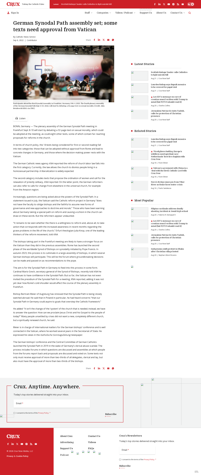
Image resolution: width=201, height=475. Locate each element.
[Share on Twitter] (103, 40)
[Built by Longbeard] (196, 471)
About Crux (66, 436)
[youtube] (168, 4)
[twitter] (164, 4)
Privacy (10, 456)
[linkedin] (159, 4)
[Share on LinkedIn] (99, 40)
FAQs (91, 448)
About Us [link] (161, 13)
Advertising (67, 442)
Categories (102, 13)
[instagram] (173, 4)
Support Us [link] (146, 13)
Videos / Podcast (124, 13)
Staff (87, 13)
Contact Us (176, 13)
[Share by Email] (108, 40)
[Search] (189, 12)
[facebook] (154, 4)
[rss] (178, 4)
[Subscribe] (182, 4)
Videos (92, 442)
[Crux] (13, 4)
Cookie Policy (22, 456)
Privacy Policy (43, 413)
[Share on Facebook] (94, 40)
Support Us (66, 448)
